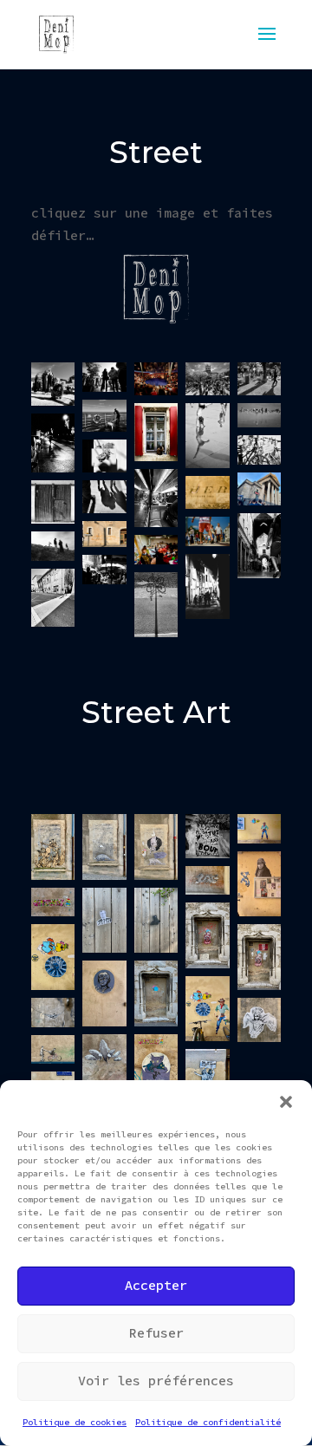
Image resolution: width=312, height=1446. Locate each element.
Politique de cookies (75, 1422)
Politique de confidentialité (208, 1422)
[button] (286, 1102)
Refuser (156, 1333)
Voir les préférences (156, 1380)
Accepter (156, 1285)
